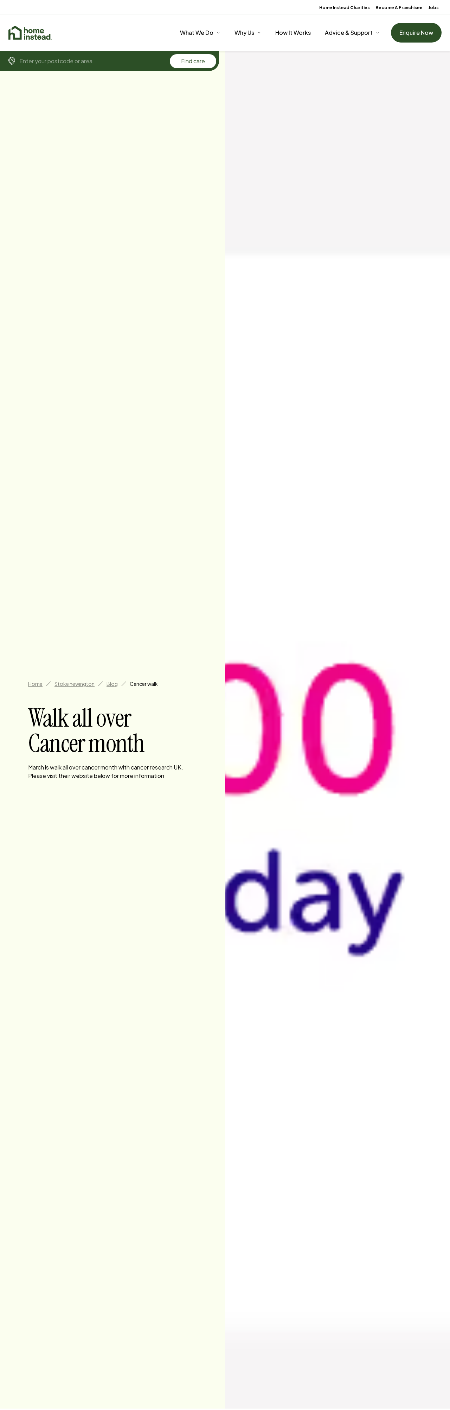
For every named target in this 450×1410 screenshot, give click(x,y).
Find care (193, 61)
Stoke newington (74, 684)
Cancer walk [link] (144, 684)
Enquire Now (416, 32)
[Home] (30, 33)
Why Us (244, 32)
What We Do (196, 32)
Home (35, 684)
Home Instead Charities (344, 7)
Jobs (433, 7)
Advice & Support (349, 32)
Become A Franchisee (399, 7)
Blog (112, 684)
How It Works (293, 32)
